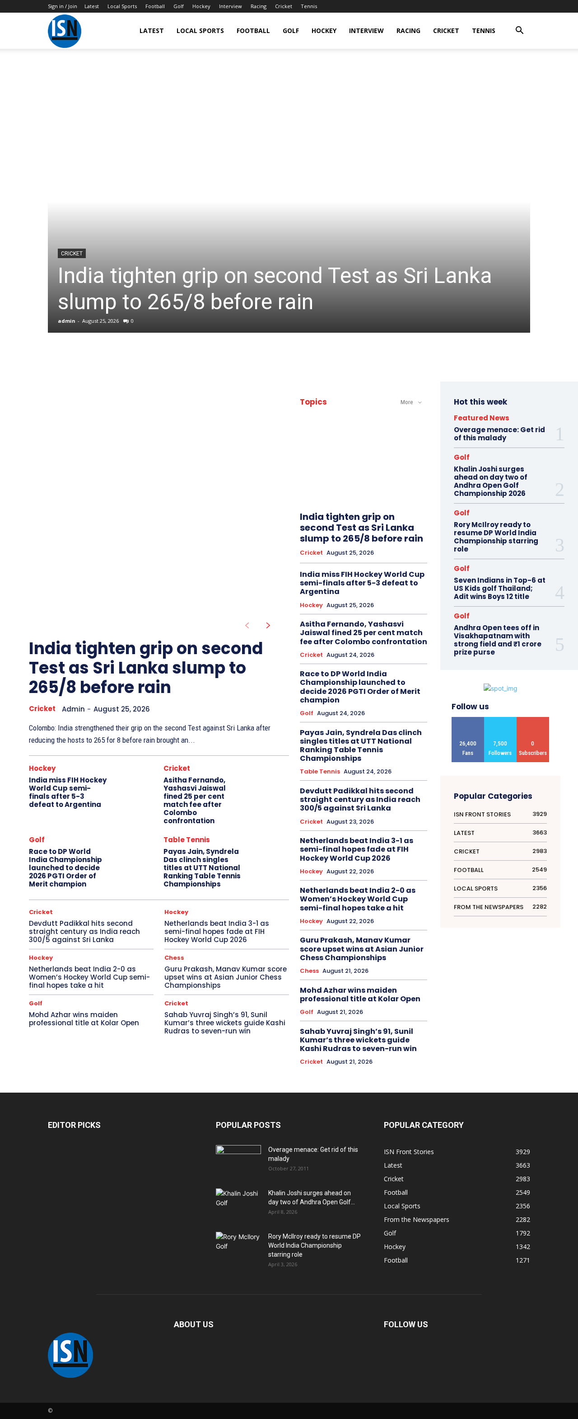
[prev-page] (247, 626)
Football (155, 6)
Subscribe (533, 720)
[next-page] (268, 626)
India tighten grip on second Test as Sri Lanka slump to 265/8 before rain (275, 289)
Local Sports (122, 6)
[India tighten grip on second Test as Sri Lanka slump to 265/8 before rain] (289, 202)
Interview (230, 6)
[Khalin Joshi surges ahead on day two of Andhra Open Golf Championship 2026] (238, 1203)
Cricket (283, 6)
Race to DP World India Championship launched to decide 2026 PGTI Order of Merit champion (65, 868)
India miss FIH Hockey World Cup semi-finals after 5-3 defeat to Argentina (68, 792)
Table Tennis (186, 839)
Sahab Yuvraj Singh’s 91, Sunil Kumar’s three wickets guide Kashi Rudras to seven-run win (224, 1023)
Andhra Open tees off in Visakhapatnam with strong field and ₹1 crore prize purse (497, 640)
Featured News (481, 418)
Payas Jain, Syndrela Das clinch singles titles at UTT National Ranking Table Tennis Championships (202, 868)
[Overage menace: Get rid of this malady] (238, 1161)
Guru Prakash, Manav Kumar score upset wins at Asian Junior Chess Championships (225, 977)
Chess (174, 958)
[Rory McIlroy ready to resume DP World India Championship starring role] (238, 1247)
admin (66, 320)
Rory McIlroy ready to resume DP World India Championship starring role (496, 537)
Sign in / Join (62, 6)
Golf (178, 6)
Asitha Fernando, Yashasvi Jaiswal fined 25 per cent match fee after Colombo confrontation (194, 800)
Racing (258, 6)
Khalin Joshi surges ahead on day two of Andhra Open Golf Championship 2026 (490, 481)
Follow (500, 720)
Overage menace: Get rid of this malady (499, 434)
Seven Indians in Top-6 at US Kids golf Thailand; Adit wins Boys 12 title (499, 588)
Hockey (201, 6)
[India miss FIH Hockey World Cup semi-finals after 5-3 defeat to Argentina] (135, 783)
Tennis (309, 6)
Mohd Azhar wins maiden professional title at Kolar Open (84, 1019)
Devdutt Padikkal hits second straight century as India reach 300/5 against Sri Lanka (84, 931)
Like (468, 720)
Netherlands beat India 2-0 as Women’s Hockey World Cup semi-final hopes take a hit (89, 977)
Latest (91, 6)
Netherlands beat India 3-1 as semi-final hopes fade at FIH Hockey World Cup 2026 (216, 931)
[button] (519, 31)
